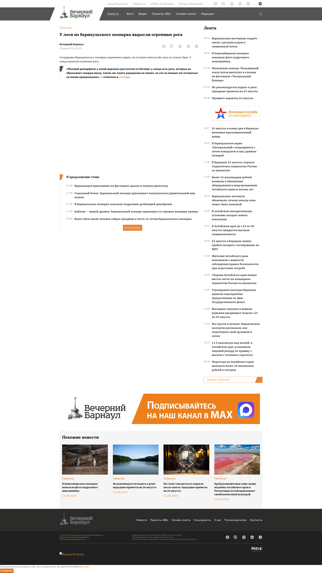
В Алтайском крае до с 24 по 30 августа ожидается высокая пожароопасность (233, 230)
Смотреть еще (133, 227)
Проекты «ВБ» (159, 520)
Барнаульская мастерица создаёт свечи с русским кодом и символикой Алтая (234, 42)
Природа (68, 478)
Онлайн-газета (181, 520)
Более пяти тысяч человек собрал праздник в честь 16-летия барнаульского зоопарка (133, 219)
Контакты (256, 520)
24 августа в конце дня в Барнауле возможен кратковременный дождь (235, 132)
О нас (217, 520)
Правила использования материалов (74, 537)
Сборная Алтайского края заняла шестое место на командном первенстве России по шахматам (234, 279)
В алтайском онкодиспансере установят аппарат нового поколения (232, 215)
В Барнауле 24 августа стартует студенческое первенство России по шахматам (234, 166)
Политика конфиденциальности (72, 539)
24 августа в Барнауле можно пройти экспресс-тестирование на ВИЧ (235, 245)
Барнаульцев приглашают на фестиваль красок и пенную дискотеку (121, 185)
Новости (141, 520)
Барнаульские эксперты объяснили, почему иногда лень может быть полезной (234, 200)
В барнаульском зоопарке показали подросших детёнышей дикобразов (123, 204)
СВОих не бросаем (162, 3)
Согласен (6, 570)
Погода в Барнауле (191, 3)
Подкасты (139, 3)
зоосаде (124, 77)
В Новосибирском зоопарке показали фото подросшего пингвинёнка (230, 57)
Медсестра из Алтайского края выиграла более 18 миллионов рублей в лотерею (233, 365)
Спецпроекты (202, 520)
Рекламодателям (236, 520)
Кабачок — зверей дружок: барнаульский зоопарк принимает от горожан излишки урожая (136, 211)
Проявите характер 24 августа (232, 98)
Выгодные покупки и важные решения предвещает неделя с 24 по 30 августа (235, 313)
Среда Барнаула (117, 3)
